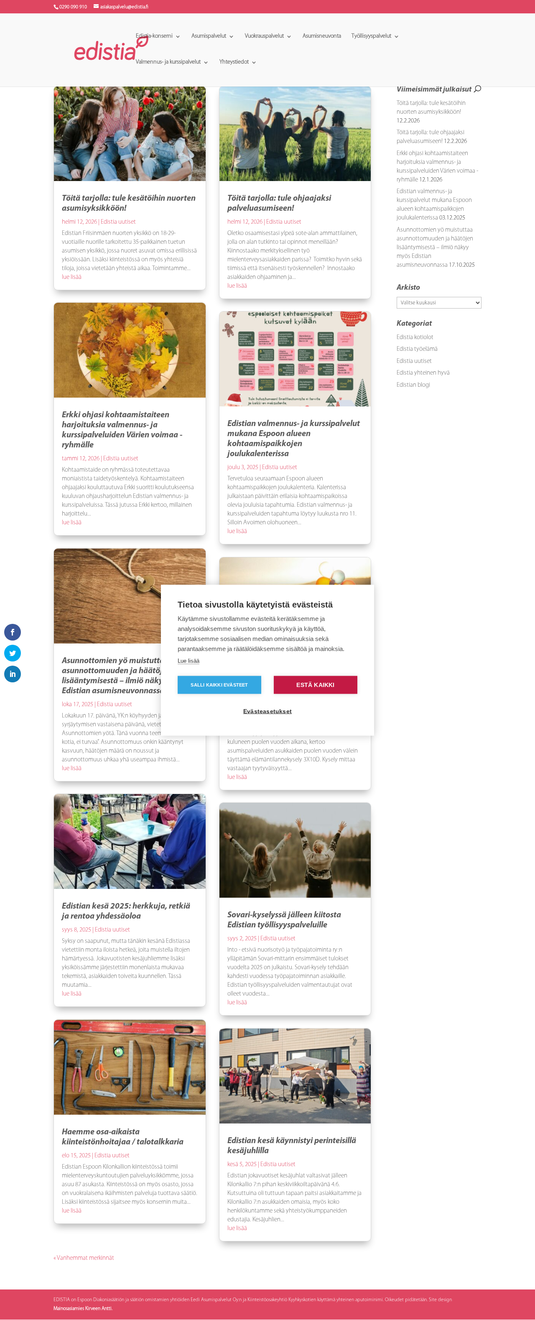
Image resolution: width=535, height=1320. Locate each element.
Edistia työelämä (417, 349)
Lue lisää (188, 660)
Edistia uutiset (118, 222)
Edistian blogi (413, 385)
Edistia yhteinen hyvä (423, 373)
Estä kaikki (315, 685)
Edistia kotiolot (415, 337)
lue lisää (72, 277)
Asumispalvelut (208, 36)
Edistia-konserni (154, 36)
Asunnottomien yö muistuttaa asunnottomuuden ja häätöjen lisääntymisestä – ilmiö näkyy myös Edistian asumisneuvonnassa (435, 247)
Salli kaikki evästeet (219, 684)
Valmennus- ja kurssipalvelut (168, 62)
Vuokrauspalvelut (264, 36)
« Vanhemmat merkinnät (84, 1258)
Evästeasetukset (267, 711)
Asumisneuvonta (322, 36)
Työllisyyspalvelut (371, 36)
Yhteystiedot (234, 62)
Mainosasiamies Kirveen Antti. (83, 1308)
